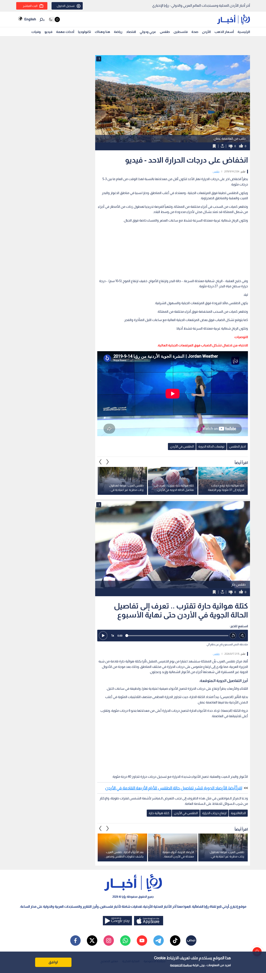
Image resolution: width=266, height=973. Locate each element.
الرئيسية (244, 32)
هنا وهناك (102, 32)
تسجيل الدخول (66, 5)
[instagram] (108, 940)
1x (112, 635)
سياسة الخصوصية (181, 965)
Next (100, 462)
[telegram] (158, 940)
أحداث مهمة (65, 32)
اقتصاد (131, 32)
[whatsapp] (125, 940)
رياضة (118, 32)
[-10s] (233, 635)
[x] (92, 940)
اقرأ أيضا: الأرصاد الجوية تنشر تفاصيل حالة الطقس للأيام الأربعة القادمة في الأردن (173, 788)
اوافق (53, 962)
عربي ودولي (148, 32)
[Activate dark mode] (54, 19)
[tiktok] (175, 940)
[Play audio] (103, 636)
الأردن (206, 32)
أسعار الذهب (224, 32)
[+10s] (242, 635)
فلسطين (181, 32)
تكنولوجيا (84, 32)
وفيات (36, 32)
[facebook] (75, 940)
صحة (194, 32)
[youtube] (142, 940)
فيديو (48, 32)
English (30, 19)
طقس (165, 32)
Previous (107, 462)
